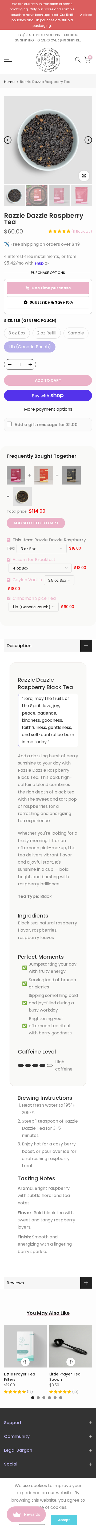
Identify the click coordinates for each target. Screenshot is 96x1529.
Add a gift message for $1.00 (46, 425)
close (87, 14)
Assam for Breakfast (34, 560)
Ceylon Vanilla (27, 580)
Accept (64, 1520)
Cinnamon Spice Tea (34, 598)
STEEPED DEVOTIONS (44, 35)
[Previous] (7, 140)
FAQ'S (22, 35)
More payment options (48, 409)
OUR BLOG (70, 35)
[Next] (88, 140)
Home (9, 81)
